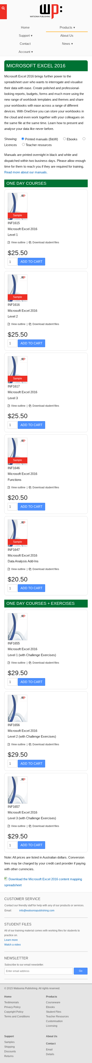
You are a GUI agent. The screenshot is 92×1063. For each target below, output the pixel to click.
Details (50, 1054)
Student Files (53, 1011)
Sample (17, 215)
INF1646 (14, 468)
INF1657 (14, 806)
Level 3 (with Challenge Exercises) (32, 818)
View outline (18, 242)
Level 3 (13, 398)
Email (49, 1049)
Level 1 (13, 234)
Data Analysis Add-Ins (23, 561)
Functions (14, 479)
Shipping (9, 1046)
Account (26, 52)
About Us (66, 35)
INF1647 (14, 549)
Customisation (54, 1021)
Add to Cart (31, 261)
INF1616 (14, 304)
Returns (8, 1056)
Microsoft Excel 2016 (22, 229)
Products (67, 27)
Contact (25, 43)
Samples (9, 1042)
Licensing (51, 1025)
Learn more (11, 939)
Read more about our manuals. (25, 172)
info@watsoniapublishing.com (36, 910)
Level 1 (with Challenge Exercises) (32, 655)
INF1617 (14, 386)
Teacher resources (39, 145)
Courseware (53, 1002)
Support (26, 35)
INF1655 (14, 643)
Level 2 (13, 316)
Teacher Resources (57, 1016)
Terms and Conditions (17, 1016)
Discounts (10, 1051)
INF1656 (14, 725)
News (67, 43)
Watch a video (12, 944)
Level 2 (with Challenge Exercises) (32, 736)
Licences (10, 145)
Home (25, 27)
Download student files (46, 242)
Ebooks (72, 139)
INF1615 (14, 223)
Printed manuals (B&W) (41, 139)
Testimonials (11, 1002)
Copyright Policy (13, 1011)
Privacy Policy (12, 1007)
